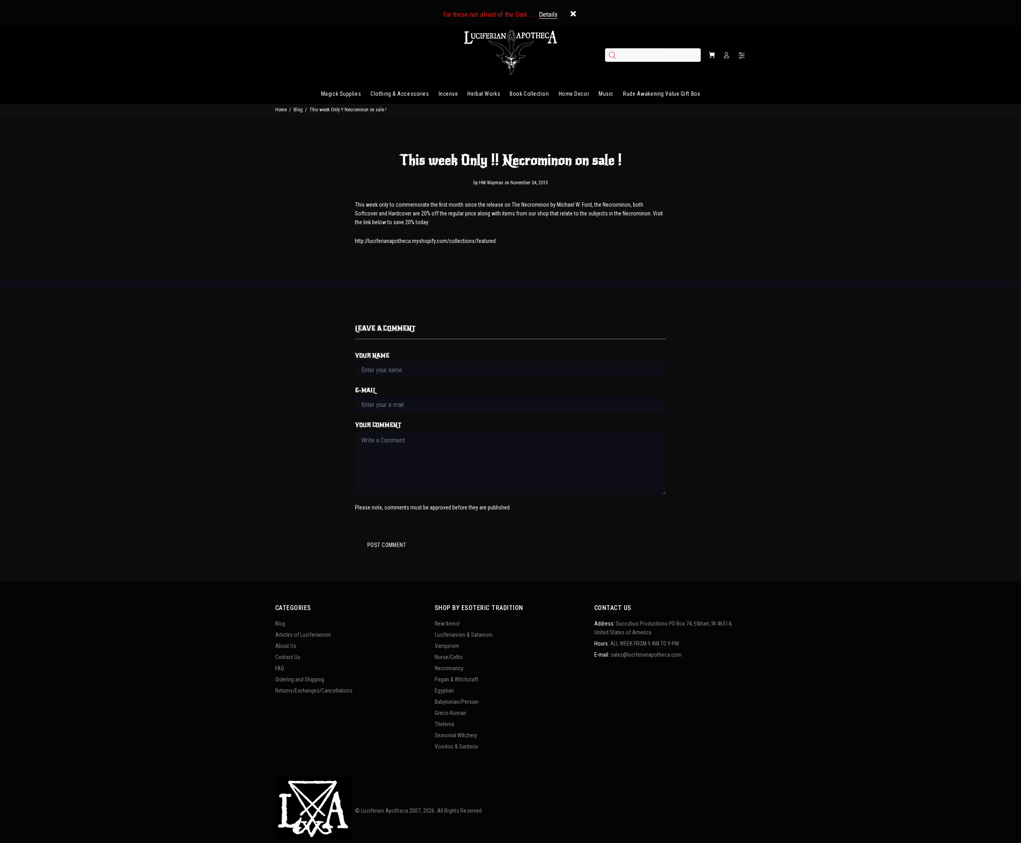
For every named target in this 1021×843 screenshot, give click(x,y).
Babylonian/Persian (457, 702)
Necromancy (449, 668)
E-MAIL (365, 390)
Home (281, 110)
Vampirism (447, 646)
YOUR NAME (372, 355)
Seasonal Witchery (456, 735)
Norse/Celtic (449, 657)
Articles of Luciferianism (303, 635)
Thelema (444, 724)
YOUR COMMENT (378, 425)
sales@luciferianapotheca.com (646, 654)
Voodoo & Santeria (456, 746)
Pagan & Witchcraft (456, 679)
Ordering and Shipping (299, 679)
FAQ (279, 668)
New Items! (447, 623)
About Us (285, 646)
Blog (298, 110)
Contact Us (287, 657)
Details (548, 14)
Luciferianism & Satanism (464, 635)
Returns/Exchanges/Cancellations (314, 690)
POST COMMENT (386, 545)
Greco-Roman (450, 713)
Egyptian (444, 690)
